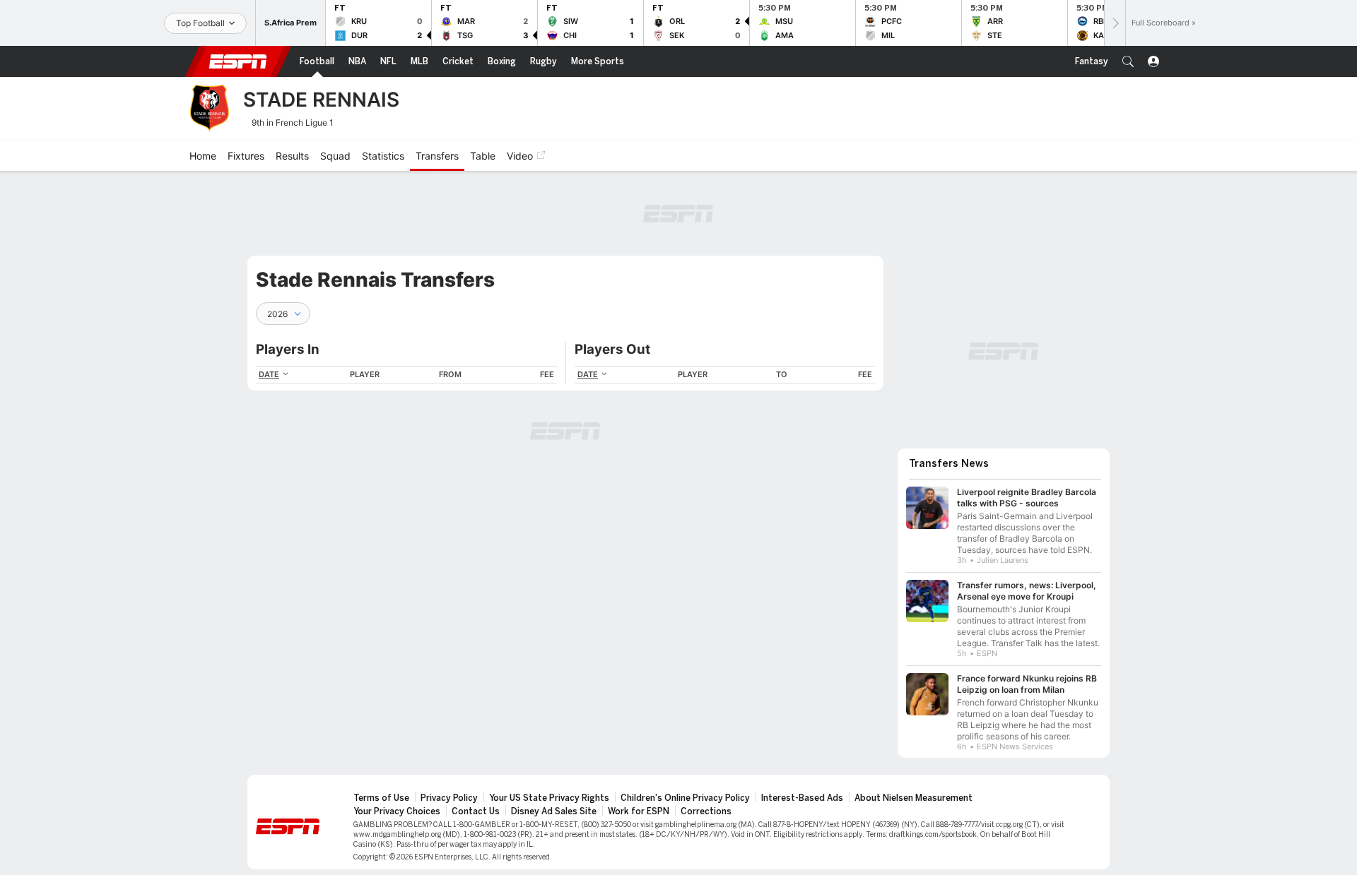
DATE (269, 374)
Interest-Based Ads (802, 798)
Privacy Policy (449, 798)
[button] (1128, 61)
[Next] (1114, 23)
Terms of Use (381, 798)
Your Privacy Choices (396, 811)
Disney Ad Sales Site (554, 811)
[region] (406, 374)
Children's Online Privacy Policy (685, 798)
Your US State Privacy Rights (549, 798)
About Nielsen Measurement (913, 798)
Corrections (706, 811)
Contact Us (476, 811)
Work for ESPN (638, 811)
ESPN (238, 61)
